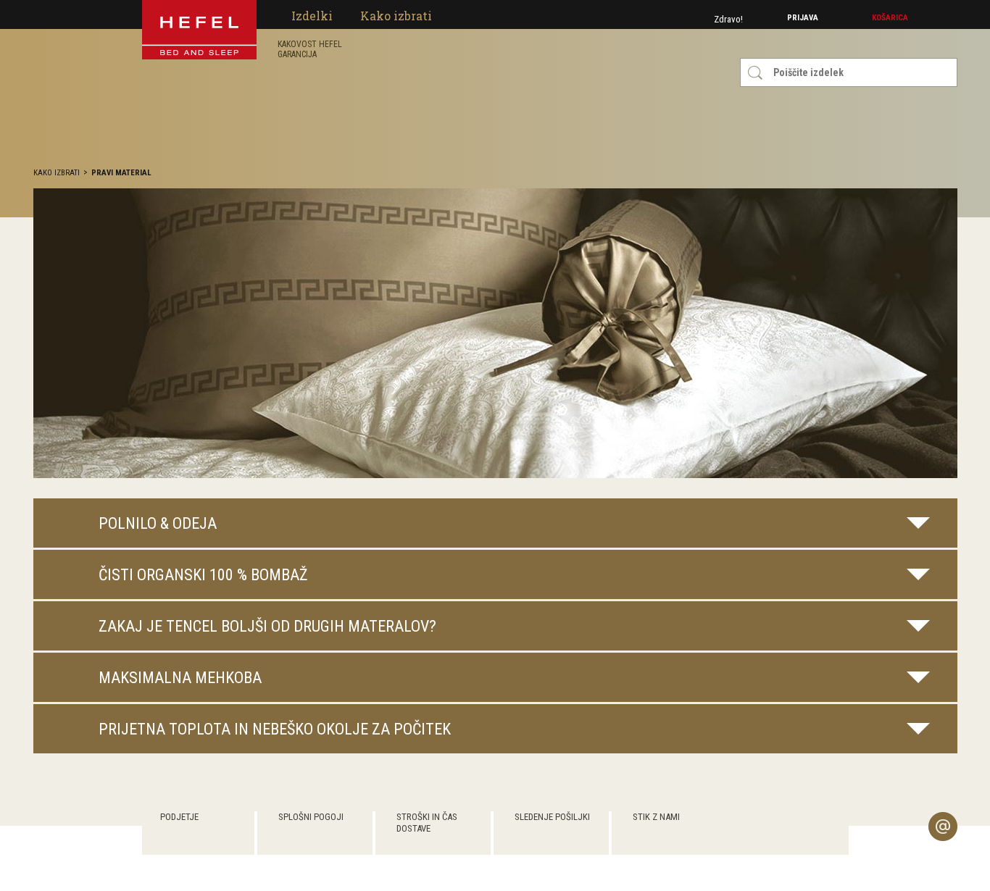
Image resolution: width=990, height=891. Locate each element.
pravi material (121, 172)
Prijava (802, 17)
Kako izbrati (56, 172)
